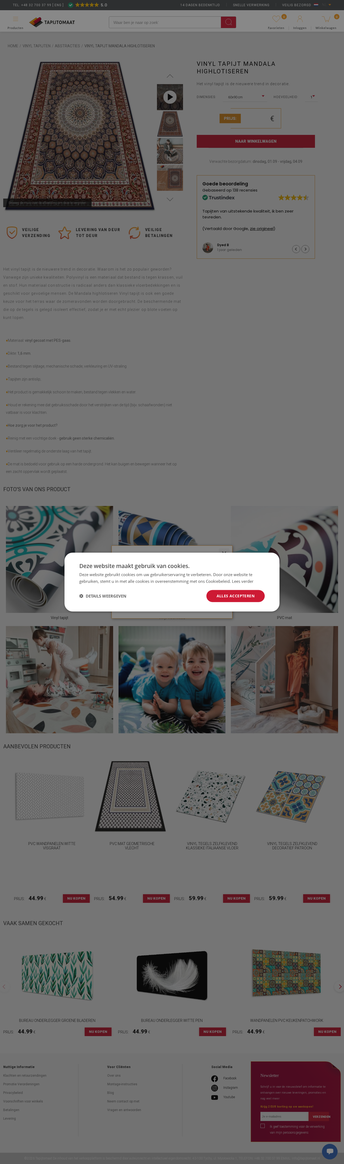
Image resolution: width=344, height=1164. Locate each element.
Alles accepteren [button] (236, 595)
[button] (102, 596)
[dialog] (172, 582)
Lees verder (242, 581)
